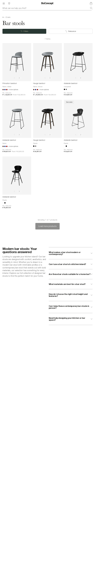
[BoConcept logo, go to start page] (47, 3)
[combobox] (47, 8)
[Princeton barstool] (16, 62)
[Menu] (3, 3)
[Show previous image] (14, 77)
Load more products (47, 226)
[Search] (91, 8)
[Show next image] (19, 77)
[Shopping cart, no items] (91, 3)
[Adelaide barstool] (78, 62)
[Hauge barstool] (47, 62)
